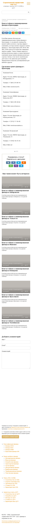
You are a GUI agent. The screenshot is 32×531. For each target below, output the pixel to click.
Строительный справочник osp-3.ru (13, 3)
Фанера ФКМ (9, 449)
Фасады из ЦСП (10, 498)
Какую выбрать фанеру (11, 456)
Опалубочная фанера (11, 462)
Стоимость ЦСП (10, 499)
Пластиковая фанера (11, 473)
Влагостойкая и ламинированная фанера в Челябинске (15, 322)
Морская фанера (10, 460)
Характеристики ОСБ (11, 487)
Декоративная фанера (12, 467)
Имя (3, 339)
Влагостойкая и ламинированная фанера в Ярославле (15, 296)
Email (4, 345)
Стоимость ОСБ (10, 485)
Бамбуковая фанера (11, 469)
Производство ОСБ (11, 483)
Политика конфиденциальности (11, 521)
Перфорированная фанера (13, 471)
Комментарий (6, 351)
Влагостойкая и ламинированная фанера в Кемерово (15, 270)
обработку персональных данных (20, 427)
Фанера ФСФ (9, 446)
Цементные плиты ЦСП (11, 492)
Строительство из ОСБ (12, 480)
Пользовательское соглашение (10, 522)
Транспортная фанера (12, 464)
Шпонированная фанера (12, 458)
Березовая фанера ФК (12, 451)
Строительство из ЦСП (12, 494)
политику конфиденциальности (16, 429)
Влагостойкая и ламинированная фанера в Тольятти (15, 217)
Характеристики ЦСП (11, 501)
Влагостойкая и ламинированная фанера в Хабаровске (15, 191)
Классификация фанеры (11, 444)
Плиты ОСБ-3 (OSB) (9, 478)
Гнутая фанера (9, 465)
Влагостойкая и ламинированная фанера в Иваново (15, 244)
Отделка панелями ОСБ (12, 481)
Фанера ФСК (9, 448)
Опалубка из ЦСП (10, 496)
